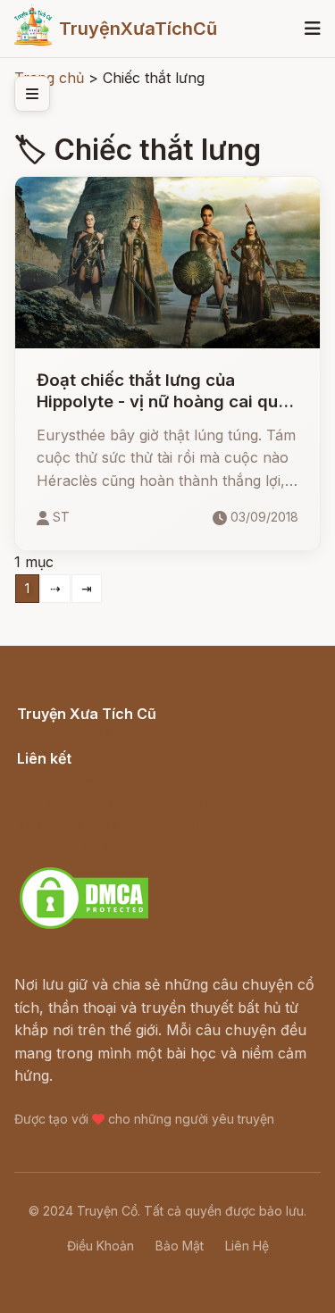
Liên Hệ (247, 1245)
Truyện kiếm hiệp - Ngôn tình (117, 824)
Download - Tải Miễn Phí (101, 847)
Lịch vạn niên (62, 778)
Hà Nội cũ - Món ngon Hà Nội (119, 801)
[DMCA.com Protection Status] (84, 926)
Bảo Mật (179, 1245)
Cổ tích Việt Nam (74, 733)
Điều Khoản (100, 1245)
